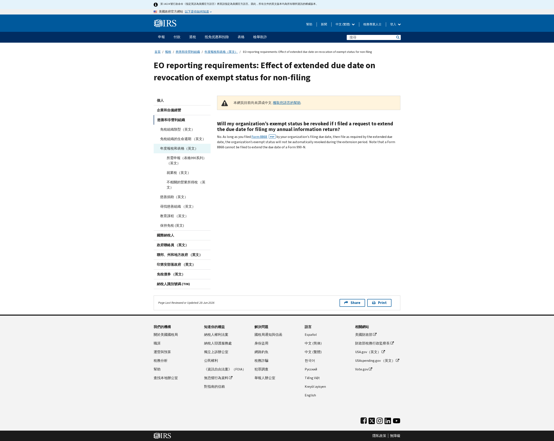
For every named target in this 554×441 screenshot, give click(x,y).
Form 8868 (262, 136)
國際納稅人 (165, 235)
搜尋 (397, 37)
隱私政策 (379, 436)
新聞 (324, 24)
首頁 (158, 52)
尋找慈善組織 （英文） (177, 206)
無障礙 (395, 436)
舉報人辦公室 (264, 378)
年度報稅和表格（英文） (221, 52)
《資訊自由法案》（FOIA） (225, 369)
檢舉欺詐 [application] (260, 37)
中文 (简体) (313, 343)
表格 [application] (241, 37)
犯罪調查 (261, 369)
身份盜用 (261, 343)
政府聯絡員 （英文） (173, 245)
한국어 (310, 360)
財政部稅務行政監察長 (372, 343)
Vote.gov (361, 369)
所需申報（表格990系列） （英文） (186, 160)
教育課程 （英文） (174, 216)
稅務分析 (160, 360)
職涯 (157, 343)
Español (311, 334)
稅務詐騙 (261, 360)
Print (382, 302)
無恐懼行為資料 (216, 378)
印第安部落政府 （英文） (176, 264)
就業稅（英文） (179, 172)
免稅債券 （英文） (171, 274)
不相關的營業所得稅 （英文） (186, 185)
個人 (160, 100)
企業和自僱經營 (169, 110)
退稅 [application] (192, 37)
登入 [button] (393, 24)
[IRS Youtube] (396, 420)
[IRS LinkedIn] (388, 420)
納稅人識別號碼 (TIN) (173, 284)
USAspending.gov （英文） (375, 360)
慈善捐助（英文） (174, 197)
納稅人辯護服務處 (218, 343)
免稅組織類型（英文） (177, 129)
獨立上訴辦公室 (216, 352)
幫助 (309, 24)
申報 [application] (161, 37)
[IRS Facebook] (364, 420)
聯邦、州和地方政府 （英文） (180, 254)
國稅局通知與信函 (268, 334)
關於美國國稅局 (166, 334)
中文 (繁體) (343, 24)
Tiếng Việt (312, 378)
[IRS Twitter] (372, 420)
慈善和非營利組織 (188, 52)
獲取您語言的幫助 (287, 102)
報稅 (168, 52)
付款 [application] (177, 37)
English (310, 395)
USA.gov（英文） (368, 352)
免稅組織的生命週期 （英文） (183, 139)
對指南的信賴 (214, 386)
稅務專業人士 (372, 24)
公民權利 (211, 360)
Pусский (311, 369)
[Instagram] (380, 420)
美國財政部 (363, 334)
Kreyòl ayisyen (315, 386)
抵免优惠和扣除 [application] (217, 37)
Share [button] (355, 302)
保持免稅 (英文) (172, 225)
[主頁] (165, 21)
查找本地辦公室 (166, 378)
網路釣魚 (261, 352)
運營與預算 (162, 352)
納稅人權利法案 (216, 334)
